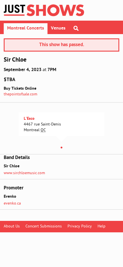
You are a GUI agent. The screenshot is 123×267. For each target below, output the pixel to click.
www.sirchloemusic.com (24, 173)
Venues (58, 28)
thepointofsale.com (20, 94)
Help (102, 226)
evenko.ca (12, 203)
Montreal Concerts (25, 28)
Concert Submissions (43, 226)
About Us (12, 226)
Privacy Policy (80, 226)
